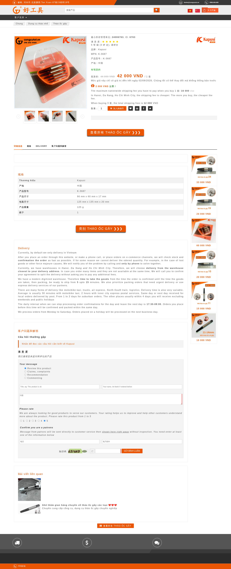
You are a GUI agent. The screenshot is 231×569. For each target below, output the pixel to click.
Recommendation (37, 375)
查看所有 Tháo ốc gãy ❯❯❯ (115, 132)
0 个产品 (212, 10)
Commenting (34, 378)
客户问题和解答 (59, 146)
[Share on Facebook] (143, 108)
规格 (29, 146)
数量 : (94, 108)
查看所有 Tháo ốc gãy (117, 526)
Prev (18, 116)
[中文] (197, 11)
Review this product (39, 368)
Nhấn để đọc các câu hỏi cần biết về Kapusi (48, 344)
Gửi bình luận (132, 451)
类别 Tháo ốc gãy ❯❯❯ (101, 228)
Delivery (41, 146)
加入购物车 (118, 108)
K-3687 (81, 191)
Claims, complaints (38, 371)
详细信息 (18, 146)
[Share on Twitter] (150, 108)
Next (82, 116)
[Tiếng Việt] (190, 11)
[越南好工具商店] (28, 13)
